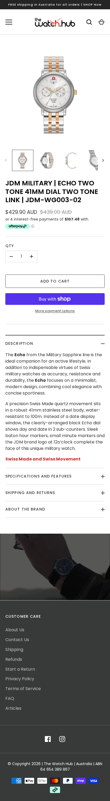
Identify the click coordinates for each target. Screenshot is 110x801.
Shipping (14, 649)
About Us (14, 630)
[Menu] (9, 22)
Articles (13, 708)
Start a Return (20, 669)
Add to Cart (55, 281)
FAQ (9, 698)
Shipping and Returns (30, 492)
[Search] (89, 22)
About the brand (25, 509)
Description (19, 343)
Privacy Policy (19, 679)
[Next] (103, 160)
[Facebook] (48, 739)
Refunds (13, 659)
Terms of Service (23, 689)
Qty (9, 245)
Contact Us (17, 640)
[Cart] (101, 22)
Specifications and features (38, 476)
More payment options (55, 310)
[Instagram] (62, 739)
